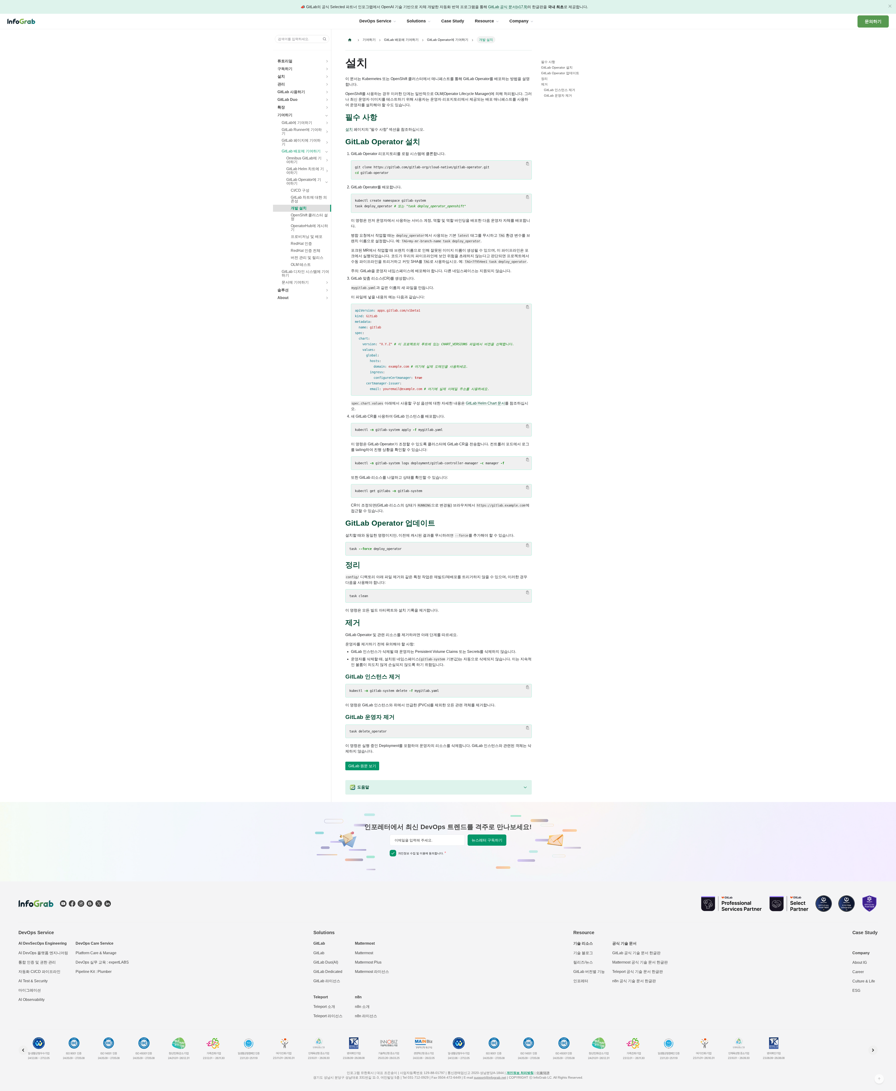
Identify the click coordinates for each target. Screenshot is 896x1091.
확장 (281, 107)
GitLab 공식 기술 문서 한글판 (636, 953)
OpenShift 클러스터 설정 (309, 217)
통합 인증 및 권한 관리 (37, 962)
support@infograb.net (490, 1077)
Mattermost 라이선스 (372, 972)
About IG (859, 962)
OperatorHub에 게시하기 (309, 228)
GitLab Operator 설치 (557, 67)
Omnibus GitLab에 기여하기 (304, 160)
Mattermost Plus (368, 962)
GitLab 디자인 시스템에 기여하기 (305, 273)
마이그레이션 (29, 990)
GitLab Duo (287, 100)
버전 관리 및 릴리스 (307, 258)
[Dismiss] (890, 6)
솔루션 (283, 290)
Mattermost (364, 953)
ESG (856, 990)
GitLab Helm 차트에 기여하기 (305, 171)
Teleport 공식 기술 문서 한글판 (637, 972)
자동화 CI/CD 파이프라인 (39, 972)
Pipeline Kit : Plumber (94, 972)
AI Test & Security (33, 981)
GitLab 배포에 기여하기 (301, 151)
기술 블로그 (583, 953)
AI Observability (31, 1000)
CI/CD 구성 (300, 190)
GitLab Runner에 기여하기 (302, 131)
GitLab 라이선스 (326, 981)
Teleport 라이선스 (328, 1016)
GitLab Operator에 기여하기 (303, 181)
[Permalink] (382, 117)
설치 (281, 76)
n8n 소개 (362, 1007)
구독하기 (284, 69)
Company (861, 953)
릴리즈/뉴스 (583, 962)
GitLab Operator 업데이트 (560, 73)
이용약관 (543, 1073)
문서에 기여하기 (295, 282)
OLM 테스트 (301, 265)
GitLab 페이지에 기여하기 (301, 142)
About (282, 298)
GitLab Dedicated (327, 972)
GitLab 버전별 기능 (589, 972)
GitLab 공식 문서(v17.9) (507, 7)
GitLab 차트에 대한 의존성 (309, 199)
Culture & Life (863, 981)
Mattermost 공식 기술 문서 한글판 (640, 962)
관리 (281, 84)
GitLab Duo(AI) (325, 962)
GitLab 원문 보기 (362, 766)
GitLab (318, 953)
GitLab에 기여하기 (297, 123)
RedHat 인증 (301, 244)
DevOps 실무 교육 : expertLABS (102, 962)
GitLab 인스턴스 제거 (559, 90)
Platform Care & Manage (96, 953)
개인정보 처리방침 (520, 1073)
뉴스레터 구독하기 (487, 840)
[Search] (323, 39)
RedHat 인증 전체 (305, 251)
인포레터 (580, 981)
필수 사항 (548, 62)
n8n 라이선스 (366, 1016)
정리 (544, 79)
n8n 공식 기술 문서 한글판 (634, 981)
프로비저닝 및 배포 (306, 237)
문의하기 (873, 21)
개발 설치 (299, 208)
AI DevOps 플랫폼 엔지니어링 (43, 953)
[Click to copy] (527, 164)
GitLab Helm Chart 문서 (485, 403)
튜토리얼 (284, 61)
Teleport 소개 (324, 1007)
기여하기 (284, 115)
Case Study (865, 932)
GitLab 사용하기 (291, 92)
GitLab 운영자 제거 (558, 95)
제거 (544, 84)
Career (858, 972)
